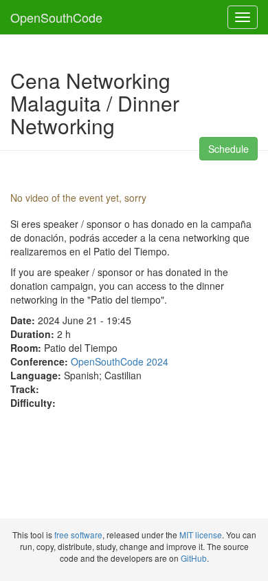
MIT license (200, 534)
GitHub (194, 558)
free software (78, 534)
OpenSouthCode (56, 17)
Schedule (228, 149)
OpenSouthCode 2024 (119, 361)
